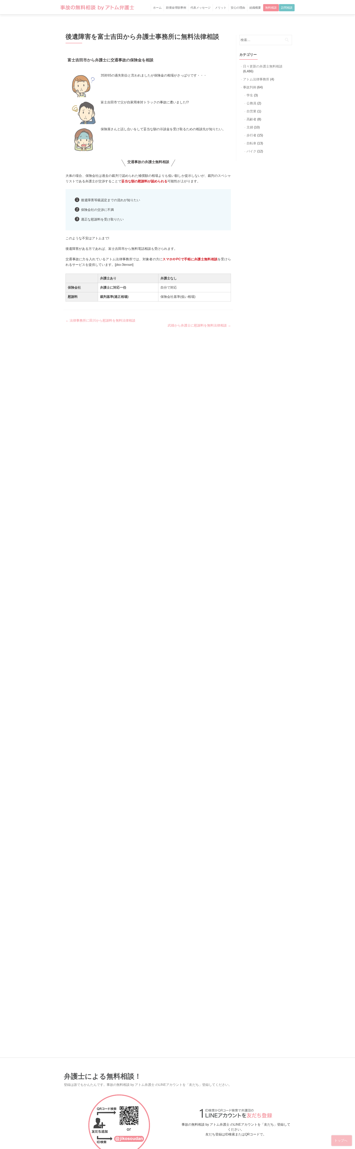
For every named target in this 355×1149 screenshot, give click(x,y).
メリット (220, 7)
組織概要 (255, 7)
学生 (250, 95)
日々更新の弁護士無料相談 (262, 66)
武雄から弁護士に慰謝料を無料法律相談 (199, 325)
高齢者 (251, 119)
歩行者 (251, 135)
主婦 (250, 127)
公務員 (251, 103)
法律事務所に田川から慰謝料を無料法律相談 (100, 320)
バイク (251, 151)
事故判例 (249, 87)
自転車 (251, 143)
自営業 (251, 111)
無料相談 (271, 7)
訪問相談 (287, 7)
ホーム (157, 7)
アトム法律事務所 (256, 79)
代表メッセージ (200, 7)
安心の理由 (238, 7)
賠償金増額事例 (176, 7)
